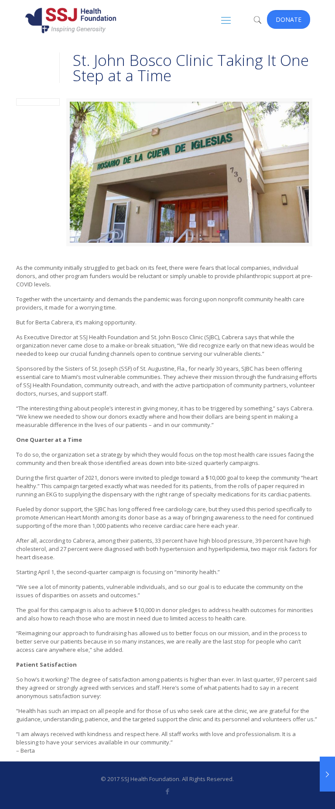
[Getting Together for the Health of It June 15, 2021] (327, 774)
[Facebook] (167, 791)
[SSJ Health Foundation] (70, 19)
